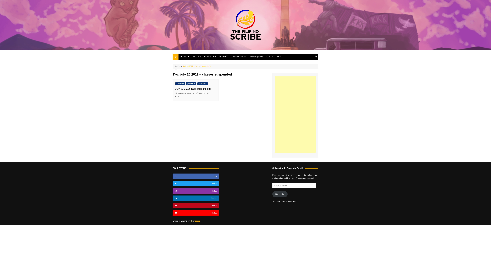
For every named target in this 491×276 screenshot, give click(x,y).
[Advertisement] (295, 114)
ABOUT (183, 57)
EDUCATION (210, 57)
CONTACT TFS (273, 57)
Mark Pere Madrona (186, 93)
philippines (203, 84)
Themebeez (195, 221)
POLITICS (196, 57)
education (180, 84)
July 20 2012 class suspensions (193, 88)
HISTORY (224, 57)
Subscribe (279, 194)
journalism (191, 84)
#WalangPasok (256, 57)
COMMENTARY (239, 57)
